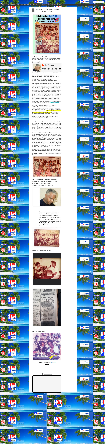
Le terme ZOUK (50, 4)
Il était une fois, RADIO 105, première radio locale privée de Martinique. (47, 10)
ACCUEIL (33, 4)
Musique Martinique (57, 4)
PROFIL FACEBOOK (27, 4)
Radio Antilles (54, 102)
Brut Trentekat (34, 72)
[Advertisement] (67, 25)
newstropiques (52, 362)
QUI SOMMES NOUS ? (11, 4)
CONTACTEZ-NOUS (19, 4)
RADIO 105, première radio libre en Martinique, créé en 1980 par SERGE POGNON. (47, 72)
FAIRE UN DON (38, 4)
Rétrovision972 (44, 4)
